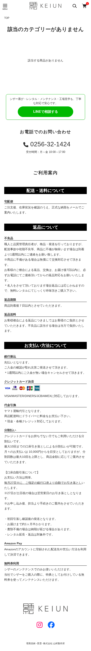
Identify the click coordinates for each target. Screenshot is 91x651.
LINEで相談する (45, 111)
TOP (6, 17)
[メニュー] (5, 6)
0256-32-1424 (50, 144)
